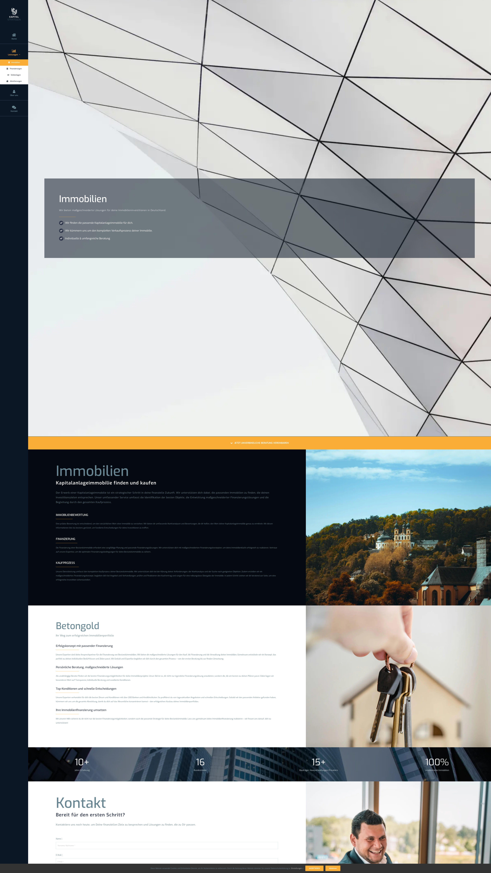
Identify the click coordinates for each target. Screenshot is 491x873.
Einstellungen (296, 868)
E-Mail (59, 855)
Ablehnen (333, 868)
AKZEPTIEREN (314, 868)
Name (59, 838)
